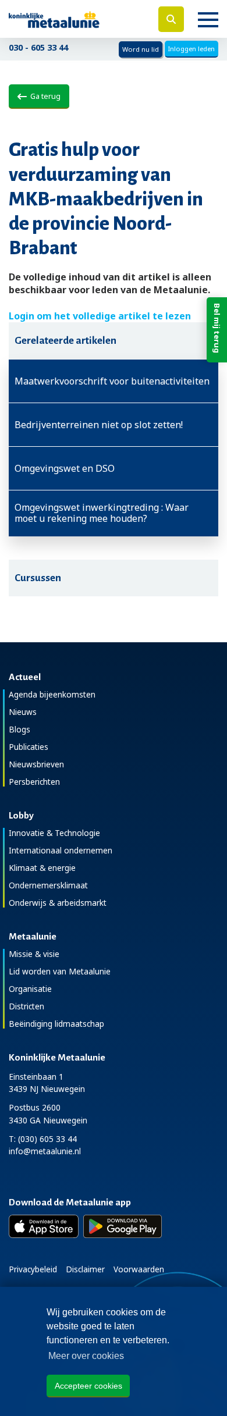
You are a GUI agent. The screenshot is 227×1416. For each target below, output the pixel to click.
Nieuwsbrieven (36, 764)
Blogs (19, 729)
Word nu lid (140, 49)
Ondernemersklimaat (48, 885)
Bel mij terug (217, 328)
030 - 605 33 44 (38, 47)
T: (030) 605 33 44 (43, 1138)
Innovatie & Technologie (54, 832)
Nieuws (23, 711)
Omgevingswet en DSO (65, 468)
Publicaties (28, 746)
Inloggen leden (191, 48)
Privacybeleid (33, 1269)
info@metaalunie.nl (45, 1151)
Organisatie (30, 988)
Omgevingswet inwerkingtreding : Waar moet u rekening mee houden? (102, 513)
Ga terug (44, 96)
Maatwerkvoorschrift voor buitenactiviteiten (112, 381)
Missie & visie (34, 953)
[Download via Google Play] (122, 1226)
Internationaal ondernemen (60, 850)
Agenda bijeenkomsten (52, 694)
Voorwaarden (139, 1269)
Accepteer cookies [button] (88, 1385)
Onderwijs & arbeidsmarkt (58, 902)
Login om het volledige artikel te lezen (100, 315)
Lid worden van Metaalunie (60, 971)
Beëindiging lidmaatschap (56, 1023)
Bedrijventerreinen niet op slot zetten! (99, 424)
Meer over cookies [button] (86, 1356)
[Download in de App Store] (44, 1226)
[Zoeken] (171, 19)
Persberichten (34, 781)
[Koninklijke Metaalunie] (76, 19)
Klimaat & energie (42, 867)
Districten (26, 1006)
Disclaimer (85, 1269)
